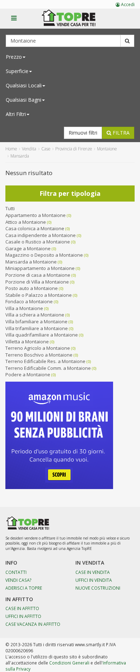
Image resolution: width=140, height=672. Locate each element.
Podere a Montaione (27, 374)
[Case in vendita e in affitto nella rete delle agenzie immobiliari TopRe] (74, 22)
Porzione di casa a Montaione (37, 275)
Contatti (16, 572)
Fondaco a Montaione (29, 301)
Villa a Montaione (24, 308)
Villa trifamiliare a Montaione (36, 328)
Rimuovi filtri (83, 132)
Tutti (10, 208)
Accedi (127, 4)
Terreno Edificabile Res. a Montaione (45, 361)
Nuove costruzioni (97, 588)
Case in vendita (92, 572)
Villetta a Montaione (27, 341)
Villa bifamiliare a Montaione (36, 321)
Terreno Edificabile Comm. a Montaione (48, 368)
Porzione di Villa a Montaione (37, 282)
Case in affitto (22, 608)
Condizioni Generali (69, 663)
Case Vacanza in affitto (32, 624)
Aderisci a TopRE (23, 588)
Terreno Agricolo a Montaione (37, 348)
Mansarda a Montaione (31, 261)
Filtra (120, 132)
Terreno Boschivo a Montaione (39, 355)
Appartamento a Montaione (35, 215)
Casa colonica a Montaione (34, 228)
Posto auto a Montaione (31, 288)
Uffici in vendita (93, 580)
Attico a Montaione (25, 222)
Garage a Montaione (28, 248)
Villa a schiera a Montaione (34, 314)
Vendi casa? (18, 580)
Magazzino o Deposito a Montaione (44, 255)
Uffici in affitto (23, 616)
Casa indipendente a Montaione (40, 235)
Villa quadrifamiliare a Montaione (41, 335)
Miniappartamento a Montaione (40, 268)
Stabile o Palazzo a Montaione (38, 295)
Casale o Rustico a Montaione (37, 241)
